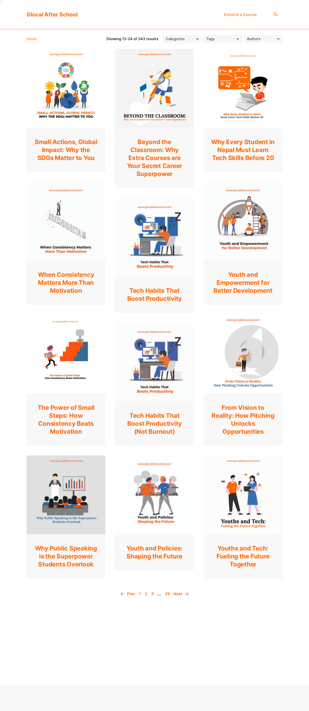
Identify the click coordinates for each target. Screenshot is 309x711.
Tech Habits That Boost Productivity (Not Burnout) (154, 423)
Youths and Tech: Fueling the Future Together (243, 556)
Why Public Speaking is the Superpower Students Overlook (66, 556)
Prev (130, 593)
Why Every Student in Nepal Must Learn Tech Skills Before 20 (243, 149)
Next (178, 593)
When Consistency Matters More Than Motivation (66, 282)
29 (167, 593)
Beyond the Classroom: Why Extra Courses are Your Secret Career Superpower (154, 157)
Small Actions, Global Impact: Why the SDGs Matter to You (66, 149)
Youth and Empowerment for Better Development (242, 282)
